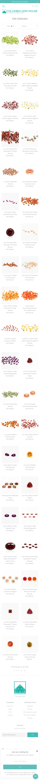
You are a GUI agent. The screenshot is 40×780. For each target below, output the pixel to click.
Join (32, 735)
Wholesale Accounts (30, 712)
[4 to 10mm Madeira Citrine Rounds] (29, 454)
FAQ (10, 712)
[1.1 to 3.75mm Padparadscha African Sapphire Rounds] (29, 40)
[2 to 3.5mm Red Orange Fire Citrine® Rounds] (29, 201)
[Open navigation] (4, 6)
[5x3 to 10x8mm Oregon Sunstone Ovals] (29, 171)
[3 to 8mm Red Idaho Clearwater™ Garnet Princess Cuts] (10, 611)
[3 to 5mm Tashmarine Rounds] (10, 393)
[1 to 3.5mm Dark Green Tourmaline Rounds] (10, 73)
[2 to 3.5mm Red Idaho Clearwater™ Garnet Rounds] (10, 138)
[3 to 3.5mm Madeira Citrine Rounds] (10, 424)
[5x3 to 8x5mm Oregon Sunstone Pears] (29, 232)
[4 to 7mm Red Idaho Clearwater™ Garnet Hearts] (29, 361)
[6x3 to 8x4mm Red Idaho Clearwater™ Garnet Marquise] (29, 546)
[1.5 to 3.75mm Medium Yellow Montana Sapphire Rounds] (29, 73)
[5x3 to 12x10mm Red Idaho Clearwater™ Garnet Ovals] (10, 546)
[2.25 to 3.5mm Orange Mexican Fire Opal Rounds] (10, 295)
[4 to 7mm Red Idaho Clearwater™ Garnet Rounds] (10, 232)
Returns (29, 709)
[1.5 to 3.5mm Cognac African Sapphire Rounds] (10, 105)
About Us (10, 706)
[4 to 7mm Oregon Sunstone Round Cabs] (29, 393)
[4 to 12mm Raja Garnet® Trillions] (29, 485)
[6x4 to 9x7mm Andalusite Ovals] (10, 485)
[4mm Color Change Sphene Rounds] (29, 644)
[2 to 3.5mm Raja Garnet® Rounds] (29, 424)
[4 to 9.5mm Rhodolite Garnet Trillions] (29, 611)
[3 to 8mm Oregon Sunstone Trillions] (10, 328)
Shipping (30, 706)
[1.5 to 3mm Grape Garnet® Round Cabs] (10, 201)
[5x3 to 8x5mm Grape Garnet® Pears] (10, 454)
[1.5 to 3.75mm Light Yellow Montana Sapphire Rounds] (29, 105)
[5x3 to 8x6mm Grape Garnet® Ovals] (10, 515)
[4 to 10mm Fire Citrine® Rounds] (10, 644)
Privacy (30, 718)
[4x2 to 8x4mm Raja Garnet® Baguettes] (29, 515)
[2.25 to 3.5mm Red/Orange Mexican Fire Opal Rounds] (29, 295)
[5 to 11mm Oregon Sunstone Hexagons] (10, 578)
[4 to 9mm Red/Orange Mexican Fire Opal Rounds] (29, 578)
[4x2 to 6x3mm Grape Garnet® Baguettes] (10, 361)
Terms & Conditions (30, 715)
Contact (10, 715)
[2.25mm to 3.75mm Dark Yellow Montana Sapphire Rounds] (29, 328)
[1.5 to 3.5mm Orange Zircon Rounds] (10, 264)
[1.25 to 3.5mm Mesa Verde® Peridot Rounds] (10, 40)
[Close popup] (37, 751)
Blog (10, 709)
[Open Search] (33, 6)
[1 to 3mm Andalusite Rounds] (10, 171)
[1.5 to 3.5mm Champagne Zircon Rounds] (29, 264)
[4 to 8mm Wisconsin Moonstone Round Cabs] (29, 138)
